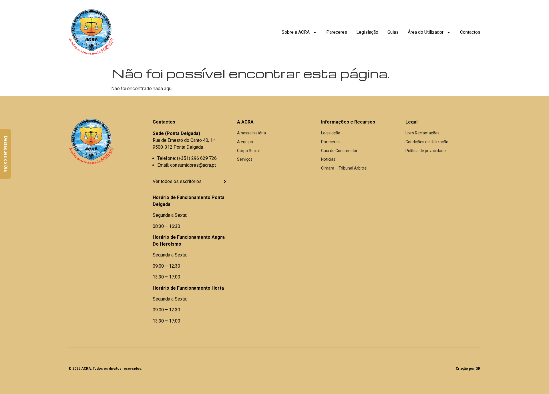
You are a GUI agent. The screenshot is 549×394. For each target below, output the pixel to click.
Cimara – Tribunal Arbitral (344, 168)
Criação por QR (468, 369)
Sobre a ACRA (296, 32)
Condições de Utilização (426, 142)
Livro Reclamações (422, 133)
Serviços (244, 159)
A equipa (245, 142)
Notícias (328, 159)
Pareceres (336, 32)
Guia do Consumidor (339, 150)
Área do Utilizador (425, 32)
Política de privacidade (425, 150)
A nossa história (251, 133)
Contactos (470, 32)
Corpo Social (248, 150)
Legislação (367, 32)
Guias (393, 32)
